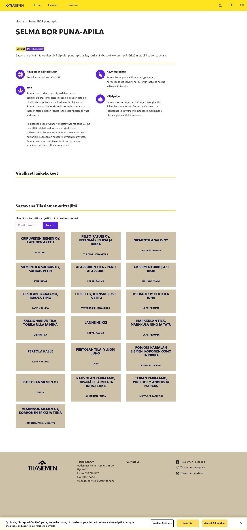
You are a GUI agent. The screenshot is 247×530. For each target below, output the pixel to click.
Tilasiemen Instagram (192, 467)
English (241, 5)
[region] (123, 523)
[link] (40, 246)
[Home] (14, 5)
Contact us (132, 462)
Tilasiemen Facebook (192, 462)
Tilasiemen (73, 5)
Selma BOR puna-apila (43, 21)
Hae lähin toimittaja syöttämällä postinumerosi (47, 218)
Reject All (188, 523)
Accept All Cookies (214, 523)
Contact (53, 5)
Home (37, 5)
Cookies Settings (162, 523)
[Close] (241, 523)
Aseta (50, 225)
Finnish (230, 5)
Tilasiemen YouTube (191, 473)
